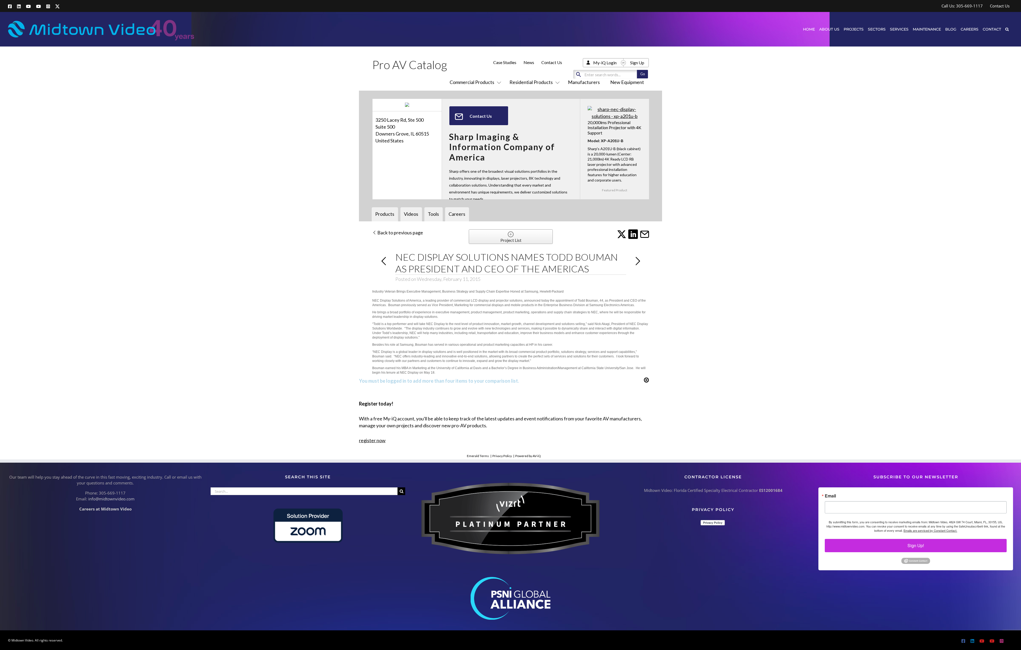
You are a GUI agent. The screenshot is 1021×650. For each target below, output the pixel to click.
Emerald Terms (478, 456)
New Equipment (627, 82)
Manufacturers (584, 82)
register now (372, 440)
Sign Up (637, 62)
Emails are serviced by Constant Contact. (930, 530)
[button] (1007, 29)
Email (830, 496)
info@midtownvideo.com (111, 498)
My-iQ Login (605, 62)
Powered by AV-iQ (528, 456)
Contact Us (551, 62)
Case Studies (504, 62)
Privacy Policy (502, 456)
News (529, 62)
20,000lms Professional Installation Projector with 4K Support (614, 127)
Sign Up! (915, 545)
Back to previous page (399, 232)
